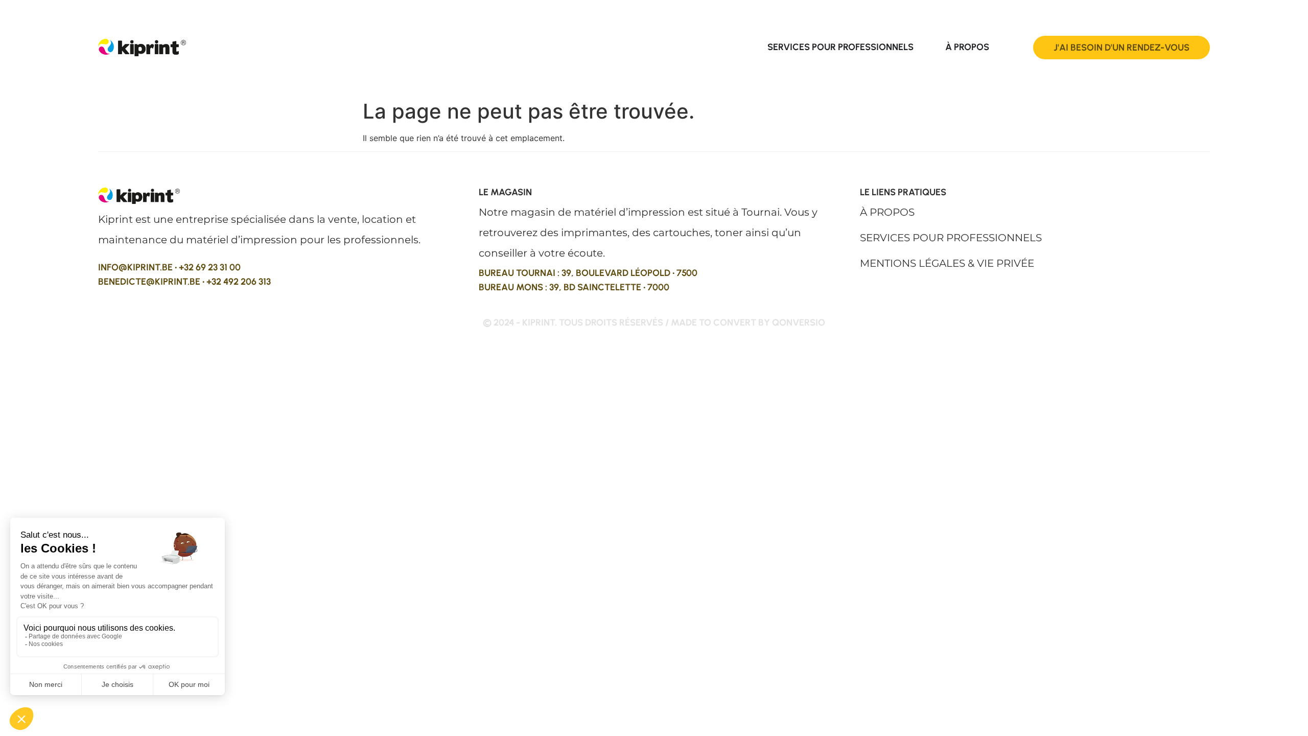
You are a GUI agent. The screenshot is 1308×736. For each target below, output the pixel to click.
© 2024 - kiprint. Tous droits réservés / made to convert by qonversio (654, 322)
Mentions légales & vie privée (947, 263)
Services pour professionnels (951, 238)
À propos (887, 212)
